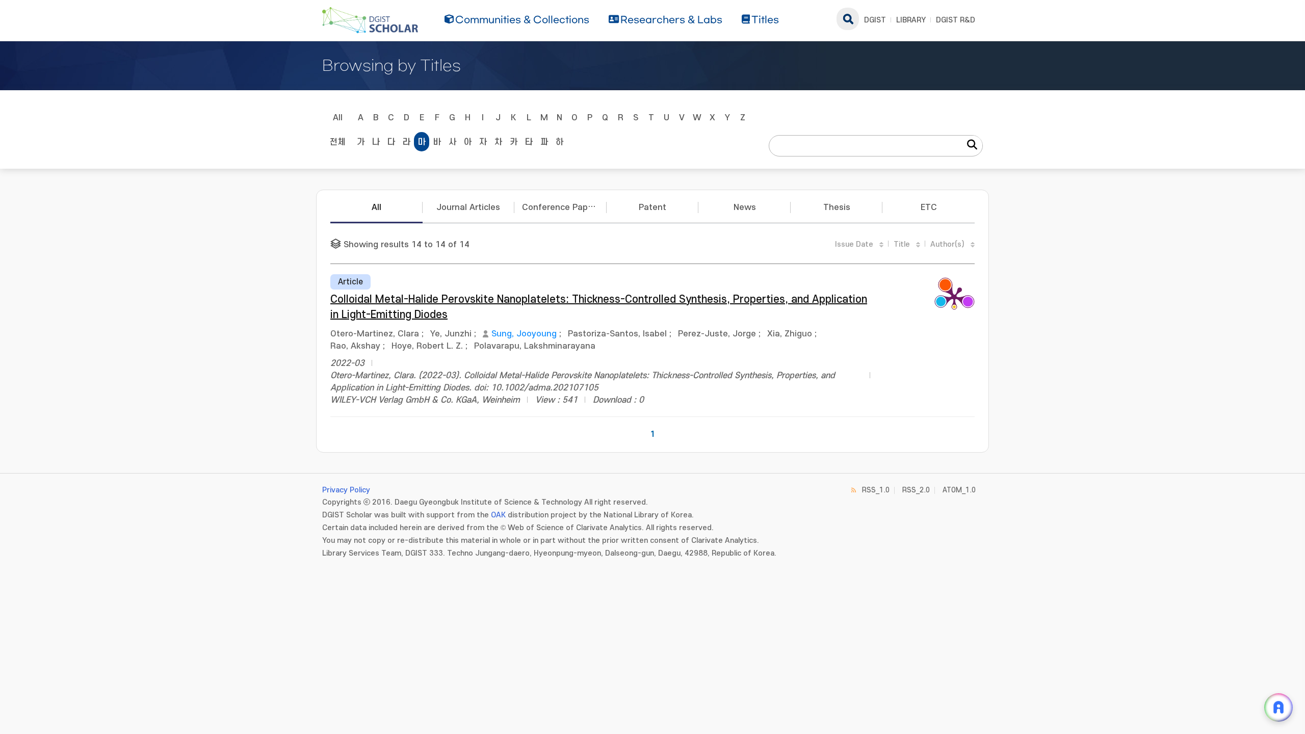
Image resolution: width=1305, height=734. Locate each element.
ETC (929, 207)
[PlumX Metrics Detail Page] (954, 297)
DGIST (875, 20)
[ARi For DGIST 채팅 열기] (1278, 707)
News (745, 207)
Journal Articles (468, 207)
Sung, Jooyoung (524, 333)
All (338, 117)
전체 (337, 142)
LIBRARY (911, 20)
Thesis (836, 207)
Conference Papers (561, 207)
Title (902, 244)
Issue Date (854, 244)
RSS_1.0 (876, 490)
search (848, 19)
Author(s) (947, 244)
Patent (652, 207)
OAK (498, 515)
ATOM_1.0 (959, 490)
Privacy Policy (346, 490)
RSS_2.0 (916, 490)
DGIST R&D (955, 20)
